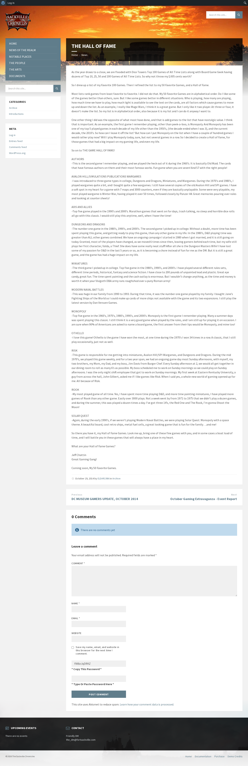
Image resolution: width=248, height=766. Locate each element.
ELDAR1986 (103, 478)
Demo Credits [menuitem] (235, 756)
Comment (78, 563)
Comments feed (18, 147)
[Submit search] (239, 14)
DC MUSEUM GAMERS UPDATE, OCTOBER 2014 (105, 499)
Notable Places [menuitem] (20, 56)
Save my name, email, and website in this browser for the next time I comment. (97, 650)
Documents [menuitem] (17, 76)
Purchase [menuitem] (219, 756)
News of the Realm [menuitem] (22, 50)
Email (76, 618)
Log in (12, 135)
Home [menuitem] (13, 43)
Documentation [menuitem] (203, 756)
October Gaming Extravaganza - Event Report (203, 499)
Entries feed (16, 141)
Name (76, 603)
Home (75, 55)
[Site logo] (18, 31)
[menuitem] (3, 3)
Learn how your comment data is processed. (147, 704)
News (85, 55)
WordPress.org (17, 153)
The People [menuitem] (17, 63)
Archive (116, 478)
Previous (77, 494)
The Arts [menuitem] (15, 69)
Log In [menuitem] (11, 2)
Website (77, 633)
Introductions (16, 113)
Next (234, 494)
